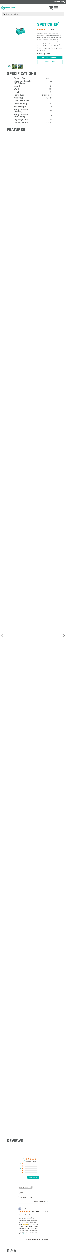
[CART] (51, 7)
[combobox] (25, 1192)
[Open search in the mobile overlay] (33, 14)
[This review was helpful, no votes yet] (42, 1239)
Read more (26, 1234)
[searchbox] (24, 1187)
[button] (56, 7)
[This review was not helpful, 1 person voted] (46, 1239)
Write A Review (33, 1177)
